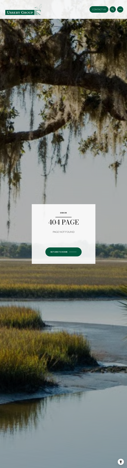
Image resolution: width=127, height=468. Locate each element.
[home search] (113, 9)
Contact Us (99, 9)
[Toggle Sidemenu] (120, 9)
